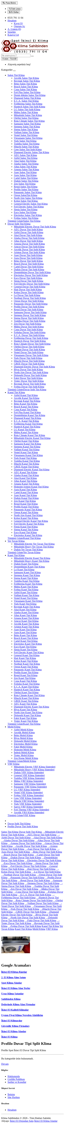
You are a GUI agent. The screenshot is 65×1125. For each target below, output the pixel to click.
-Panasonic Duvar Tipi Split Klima (26, 877)
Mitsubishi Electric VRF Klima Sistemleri (34, 766)
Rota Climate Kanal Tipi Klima (29, 435)
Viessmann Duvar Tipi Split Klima (31, 355)
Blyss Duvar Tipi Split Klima (28, 369)
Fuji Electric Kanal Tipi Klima (29, 523)
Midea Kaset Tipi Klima (26, 586)
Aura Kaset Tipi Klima (25, 632)
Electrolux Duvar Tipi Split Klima (31, 275)
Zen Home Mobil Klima (26, 758)
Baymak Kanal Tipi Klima (27, 401)
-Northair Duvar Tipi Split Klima (18, 874)
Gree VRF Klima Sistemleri (28, 798)
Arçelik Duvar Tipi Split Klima (29, 249)
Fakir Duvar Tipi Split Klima (28, 378)
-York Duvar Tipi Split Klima (23, 909)
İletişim (11, 1094)
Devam (5, 1064)
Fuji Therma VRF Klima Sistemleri (31, 809)
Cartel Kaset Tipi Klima (26, 641)
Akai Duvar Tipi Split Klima (28, 235)
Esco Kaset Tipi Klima (25, 646)
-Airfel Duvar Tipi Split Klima (30, 836)
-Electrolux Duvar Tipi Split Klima (43, 860)
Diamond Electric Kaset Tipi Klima (31, 706)
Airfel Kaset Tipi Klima (25, 592)
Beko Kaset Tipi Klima (25, 635)
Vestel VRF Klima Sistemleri (28, 792)
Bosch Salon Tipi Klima (26, 86)
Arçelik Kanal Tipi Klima (26, 398)
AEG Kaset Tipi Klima (25, 704)
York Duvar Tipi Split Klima (28, 358)
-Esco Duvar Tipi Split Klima (16, 863)
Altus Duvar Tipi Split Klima (28, 241)
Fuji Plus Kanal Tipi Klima (27, 412)
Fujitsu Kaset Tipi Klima (26, 589)
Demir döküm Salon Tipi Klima (29, 95)
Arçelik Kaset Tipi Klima (26, 624)
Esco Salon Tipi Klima (25, 212)
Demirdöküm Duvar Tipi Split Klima (32, 272)
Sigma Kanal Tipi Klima (26, 529)
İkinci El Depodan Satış (22, 1121)
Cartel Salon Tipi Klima (26, 178)
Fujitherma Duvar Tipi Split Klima (31, 338)
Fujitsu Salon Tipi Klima (26, 218)
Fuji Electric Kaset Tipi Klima (29, 652)
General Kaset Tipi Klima (26, 655)
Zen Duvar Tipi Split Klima (27, 323)
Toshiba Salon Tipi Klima (26, 143)
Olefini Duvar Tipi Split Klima (29, 346)
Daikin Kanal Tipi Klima (26, 498)
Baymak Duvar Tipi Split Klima (30, 383)
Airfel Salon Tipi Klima (25, 158)
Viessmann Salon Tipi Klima (28, 138)
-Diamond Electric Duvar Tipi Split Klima (30, 913)
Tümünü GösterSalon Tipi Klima (24, 221)
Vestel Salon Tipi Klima (26, 135)
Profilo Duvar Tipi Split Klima (29, 306)
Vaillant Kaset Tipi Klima (26, 595)
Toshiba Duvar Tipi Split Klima (29, 321)
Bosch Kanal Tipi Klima (26, 406)
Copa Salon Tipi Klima (25, 89)
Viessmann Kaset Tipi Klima (28, 601)
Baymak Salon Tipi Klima (27, 81)
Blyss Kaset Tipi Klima (25, 709)
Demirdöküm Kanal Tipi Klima (29, 415)
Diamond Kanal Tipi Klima (27, 418)
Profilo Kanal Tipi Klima (26, 506)
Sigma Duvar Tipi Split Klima (29, 318)
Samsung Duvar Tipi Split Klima (30, 312)
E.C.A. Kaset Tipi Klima (26, 686)
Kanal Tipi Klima (16, 392)
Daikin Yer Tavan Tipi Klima (28, 549)
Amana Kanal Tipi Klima (26, 483)
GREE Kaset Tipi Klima (26, 701)
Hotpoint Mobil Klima (25, 749)
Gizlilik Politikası (16, 1079)
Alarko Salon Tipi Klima (26, 163)
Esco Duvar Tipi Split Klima (28, 278)
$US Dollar (14, 12)
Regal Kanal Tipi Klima (26, 503)
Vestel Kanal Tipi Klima (26, 452)
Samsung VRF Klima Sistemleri (30, 784)
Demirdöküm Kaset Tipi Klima (29, 566)
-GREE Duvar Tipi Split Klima (29, 912)
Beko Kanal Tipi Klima (25, 403)
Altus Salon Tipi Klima (25, 166)
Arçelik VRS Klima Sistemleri (29, 812)
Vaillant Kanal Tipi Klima (26, 449)
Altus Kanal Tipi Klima (25, 481)
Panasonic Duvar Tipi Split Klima (30, 303)
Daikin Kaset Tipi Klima (26, 563)
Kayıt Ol (18, 23)
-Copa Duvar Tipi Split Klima (29, 892)
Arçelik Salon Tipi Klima (26, 78)
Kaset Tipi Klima (16, 555)
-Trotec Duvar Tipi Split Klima (30, 922)
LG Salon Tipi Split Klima (27, 109)
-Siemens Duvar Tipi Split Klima (42, 883)
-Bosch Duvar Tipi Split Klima (17, 854)
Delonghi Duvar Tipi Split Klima (30, 375)
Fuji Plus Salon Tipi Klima (27, 92)
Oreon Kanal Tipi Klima (26, 512)
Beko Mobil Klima (23, 735)
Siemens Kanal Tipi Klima (27, 446)
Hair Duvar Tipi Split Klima (28, 289)
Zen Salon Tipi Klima (24, 183)
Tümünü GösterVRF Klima (21, 815)
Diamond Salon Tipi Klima (27, 98)
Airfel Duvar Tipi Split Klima (28, 232)
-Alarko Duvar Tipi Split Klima (17, 840)
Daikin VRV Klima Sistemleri (29, 772)
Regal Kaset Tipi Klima (25, 675)
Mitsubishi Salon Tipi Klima (28, 115)
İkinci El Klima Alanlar (13, 1031)
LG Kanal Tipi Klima (24, 429)
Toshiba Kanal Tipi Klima (27, 461)
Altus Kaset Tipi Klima (25, 615)
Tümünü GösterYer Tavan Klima (24, 552)
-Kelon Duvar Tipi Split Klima (30, 870)
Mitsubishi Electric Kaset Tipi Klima (32, 558)
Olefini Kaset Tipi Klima (26, 692)
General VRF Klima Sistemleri (29, 775)
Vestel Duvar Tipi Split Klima (28, 352)
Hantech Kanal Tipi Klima (27, 426)
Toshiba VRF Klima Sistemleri (29, 778)
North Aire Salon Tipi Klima (28, 198)
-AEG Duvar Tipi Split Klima (40, 834)
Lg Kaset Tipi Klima (24, 569)
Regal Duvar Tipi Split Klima (28, 309)
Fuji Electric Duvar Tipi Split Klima (32, 283)
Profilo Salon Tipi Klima (26, 189)
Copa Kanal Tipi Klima (25, 409)
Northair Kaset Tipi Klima (27, 664)
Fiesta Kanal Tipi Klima (26, 526)
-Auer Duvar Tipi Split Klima (40, 849)
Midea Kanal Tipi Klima (26, 432)
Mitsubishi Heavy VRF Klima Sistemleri (34, 769)
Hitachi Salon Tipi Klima (26, 146)
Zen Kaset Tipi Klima (24, 678)
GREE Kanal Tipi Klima (26, 466)
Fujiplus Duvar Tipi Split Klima (29, 332)
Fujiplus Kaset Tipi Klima (27, 684)
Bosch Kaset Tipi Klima (26, 638)
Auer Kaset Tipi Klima (25, 629)
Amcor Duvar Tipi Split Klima (29, 246)
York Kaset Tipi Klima (25, 604)
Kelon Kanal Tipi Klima (26, 518)
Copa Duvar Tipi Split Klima (28, 329)
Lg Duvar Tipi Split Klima (27, 295)
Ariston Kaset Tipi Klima (26, 626)
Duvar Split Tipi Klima (19, 223)
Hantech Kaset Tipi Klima (27, 689)
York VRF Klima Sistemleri (28, 804)
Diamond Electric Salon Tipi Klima (31, 152)
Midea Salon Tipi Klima (26, 112)
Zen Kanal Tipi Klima (25, 501)
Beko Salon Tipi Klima (25, 83)
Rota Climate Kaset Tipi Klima (29, 695)
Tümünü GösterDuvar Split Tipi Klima (27, 389)
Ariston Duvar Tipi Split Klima (29, 252)
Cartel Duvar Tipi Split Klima (28, 266)
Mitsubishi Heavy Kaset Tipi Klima (31, 561)
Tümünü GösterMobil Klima (22, 761)
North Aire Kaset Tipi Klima (28, 712)
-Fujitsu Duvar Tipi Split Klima (24, 926)
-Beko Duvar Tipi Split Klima (46, 851)
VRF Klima (13, 764)
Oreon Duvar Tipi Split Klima (29, 301)
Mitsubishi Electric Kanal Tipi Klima (32, 438)
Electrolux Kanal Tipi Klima (28, 535)
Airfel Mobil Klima (23, 729)
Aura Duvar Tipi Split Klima (28, 258)
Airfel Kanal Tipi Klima (26, 395)
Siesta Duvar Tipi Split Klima (28, 281)
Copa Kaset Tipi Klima (25, 681)
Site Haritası (14, 1097)
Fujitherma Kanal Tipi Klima (28, 423)
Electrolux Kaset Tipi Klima (28, 644)
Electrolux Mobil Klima (26, 744)
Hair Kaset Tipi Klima (25, 658)
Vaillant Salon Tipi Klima (26, 132)
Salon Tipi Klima (16, 75)
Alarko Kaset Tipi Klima (26, 612)
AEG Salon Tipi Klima (25, 155)
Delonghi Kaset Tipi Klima (27, 715)
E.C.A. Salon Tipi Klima (26, 101)
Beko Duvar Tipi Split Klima (28, 261)
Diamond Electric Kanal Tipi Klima (31, 469)
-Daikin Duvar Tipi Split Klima (24, 857)
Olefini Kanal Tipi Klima (26, 441)
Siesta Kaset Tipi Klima (25, 649)
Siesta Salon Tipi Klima (25, 209)
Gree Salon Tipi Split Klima (28, 149)
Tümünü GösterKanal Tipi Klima (24, 538)
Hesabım (12, 1109)
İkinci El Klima (9, 1036)
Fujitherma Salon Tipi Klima (28, 103)
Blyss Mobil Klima (23, 738)
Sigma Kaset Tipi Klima (26, 578)
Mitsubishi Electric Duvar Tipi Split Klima (35, 226)
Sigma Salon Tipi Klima (26, 129)
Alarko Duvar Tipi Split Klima (29, 238)
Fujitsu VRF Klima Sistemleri (29, 795)
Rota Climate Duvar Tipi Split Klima (32, 343)
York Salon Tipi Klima (25, 141)
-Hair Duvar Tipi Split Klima (40, 869)
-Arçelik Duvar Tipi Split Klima (30, 846)
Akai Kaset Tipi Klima (25, 609)
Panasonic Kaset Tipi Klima (28, 669)
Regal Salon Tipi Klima (25, 186)
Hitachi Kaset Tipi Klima (26, 698)
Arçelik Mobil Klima (24, 732)
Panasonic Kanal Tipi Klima (28, 509)
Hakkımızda (14, 1076)
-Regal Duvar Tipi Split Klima (34, 880)
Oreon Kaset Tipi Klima (26, 666)
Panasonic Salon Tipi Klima (28, 192)
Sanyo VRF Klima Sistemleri (28, 806)
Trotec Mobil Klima (24, 755)
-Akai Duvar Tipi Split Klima (46, 837)
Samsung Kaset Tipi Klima (27, 572)
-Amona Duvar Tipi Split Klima (25, 843)
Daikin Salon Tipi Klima (26, 181)
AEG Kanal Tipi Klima (25, 472)
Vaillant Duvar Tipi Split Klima (29, 349)
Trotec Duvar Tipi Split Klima (29, 381)
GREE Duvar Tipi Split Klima (29, 363)
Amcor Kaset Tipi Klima (26, 621)
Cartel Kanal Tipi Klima (26, 492)
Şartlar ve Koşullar (17, 1082)
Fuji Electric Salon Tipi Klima (29, 206)
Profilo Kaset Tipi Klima (26, 672)
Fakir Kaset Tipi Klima (25, 718)
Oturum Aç (19, 26)
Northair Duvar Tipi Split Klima (30, 298)
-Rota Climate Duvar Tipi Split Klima (33, 900)
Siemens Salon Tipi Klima (27, 126)
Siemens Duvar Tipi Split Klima (30, 315)
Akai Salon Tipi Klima (25, 161)
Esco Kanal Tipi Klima (25, 532)
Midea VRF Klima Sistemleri (28, 781)
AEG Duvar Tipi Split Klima (28, 229)
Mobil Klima (14, 726)
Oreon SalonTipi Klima (25, 195)
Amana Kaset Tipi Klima (26, 618)
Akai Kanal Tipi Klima (25, 478)
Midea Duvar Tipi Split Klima (29, 326)
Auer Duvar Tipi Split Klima (28, 255)
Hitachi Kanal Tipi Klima (26, 463)
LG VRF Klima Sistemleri (27, 789)
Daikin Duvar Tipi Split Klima (29, 269)
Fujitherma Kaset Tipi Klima (28, 584)
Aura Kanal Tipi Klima (25, 489)
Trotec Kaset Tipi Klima (26, 721)
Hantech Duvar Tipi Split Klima (30, 341)
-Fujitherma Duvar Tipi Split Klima (27, 896)
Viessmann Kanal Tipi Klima (28, 455)
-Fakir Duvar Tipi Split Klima (40, 920)
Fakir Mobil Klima (23, 746)
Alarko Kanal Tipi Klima (26, 475)
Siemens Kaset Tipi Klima (27, 575)
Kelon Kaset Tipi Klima (26, 661)
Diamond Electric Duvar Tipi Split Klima (34, 366)
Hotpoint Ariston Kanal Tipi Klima (31, 486)
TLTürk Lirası (15, 9)
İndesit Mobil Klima (24, 752)
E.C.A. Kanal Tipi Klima (26, 421)
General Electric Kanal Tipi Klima (31, 521)
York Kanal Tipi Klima (25, 458)
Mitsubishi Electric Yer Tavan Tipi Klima (34, 543)
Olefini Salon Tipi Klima (26, 118)
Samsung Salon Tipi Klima (27, 123)
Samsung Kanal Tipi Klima (27, 443)
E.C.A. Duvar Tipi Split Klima (29, 335)
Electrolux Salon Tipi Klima (28, 215)
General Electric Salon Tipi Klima (31, 203)
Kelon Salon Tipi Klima (26, 201)
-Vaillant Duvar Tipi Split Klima (42, 903)
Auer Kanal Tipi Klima (25, 495)
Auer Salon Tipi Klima (25, 172)
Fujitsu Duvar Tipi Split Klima (29, 386)
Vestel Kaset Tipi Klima (26, 598)
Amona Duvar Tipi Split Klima (29, 243)
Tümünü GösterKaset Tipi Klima (24, 724)
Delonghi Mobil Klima (25, 741)
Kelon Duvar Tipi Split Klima (29, 292)
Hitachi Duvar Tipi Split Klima (29, 361)
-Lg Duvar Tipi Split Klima (46, 872)
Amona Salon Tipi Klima (26, 169)
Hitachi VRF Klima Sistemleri (29, 801)
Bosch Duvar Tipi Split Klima (29, 263)
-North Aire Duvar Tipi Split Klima (26, 917)
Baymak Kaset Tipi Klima (27, 606)
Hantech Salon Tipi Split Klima (29, 106)
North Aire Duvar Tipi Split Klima (31, 372)
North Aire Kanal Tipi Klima (28, 515)
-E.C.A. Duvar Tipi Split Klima (34, 894)
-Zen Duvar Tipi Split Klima (23, 889)
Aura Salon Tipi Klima (25, 175)
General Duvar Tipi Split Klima (29, 286)
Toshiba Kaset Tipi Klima (26, 581)
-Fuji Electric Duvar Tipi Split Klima (27, 866)
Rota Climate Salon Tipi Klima (29, 121)
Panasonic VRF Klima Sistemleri (30, 786)
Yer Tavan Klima (16, 541)
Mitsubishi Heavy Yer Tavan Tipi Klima (34, 546)
